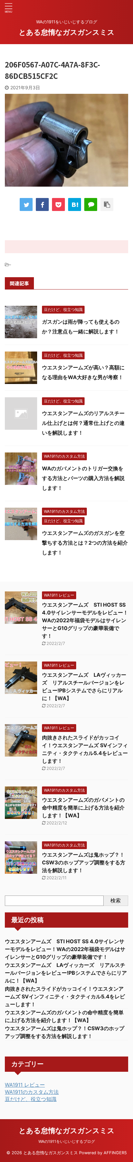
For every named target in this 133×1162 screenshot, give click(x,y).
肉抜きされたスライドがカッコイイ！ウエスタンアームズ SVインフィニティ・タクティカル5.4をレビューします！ (65, 996)
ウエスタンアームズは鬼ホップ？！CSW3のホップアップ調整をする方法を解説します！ (83, 862)
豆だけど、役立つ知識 (30, 1099)
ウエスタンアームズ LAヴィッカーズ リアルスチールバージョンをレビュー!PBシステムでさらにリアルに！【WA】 (66, 973)
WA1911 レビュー (25, 1085)
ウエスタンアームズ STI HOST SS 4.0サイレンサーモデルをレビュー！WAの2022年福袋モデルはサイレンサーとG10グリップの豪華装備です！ (85, 620)
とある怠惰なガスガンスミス (67, 32)
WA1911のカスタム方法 (32, 1092)
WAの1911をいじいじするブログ (66, 1141)
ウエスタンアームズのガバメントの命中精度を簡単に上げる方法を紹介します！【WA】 (83, 808)
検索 (115, 900)
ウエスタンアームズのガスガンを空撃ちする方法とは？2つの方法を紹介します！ (85, 543)
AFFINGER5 (115, 1152)
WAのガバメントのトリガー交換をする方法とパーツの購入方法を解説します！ (83, 478)
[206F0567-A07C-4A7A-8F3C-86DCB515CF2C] (74, 204)
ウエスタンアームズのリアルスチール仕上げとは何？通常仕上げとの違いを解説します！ (83, 423)
